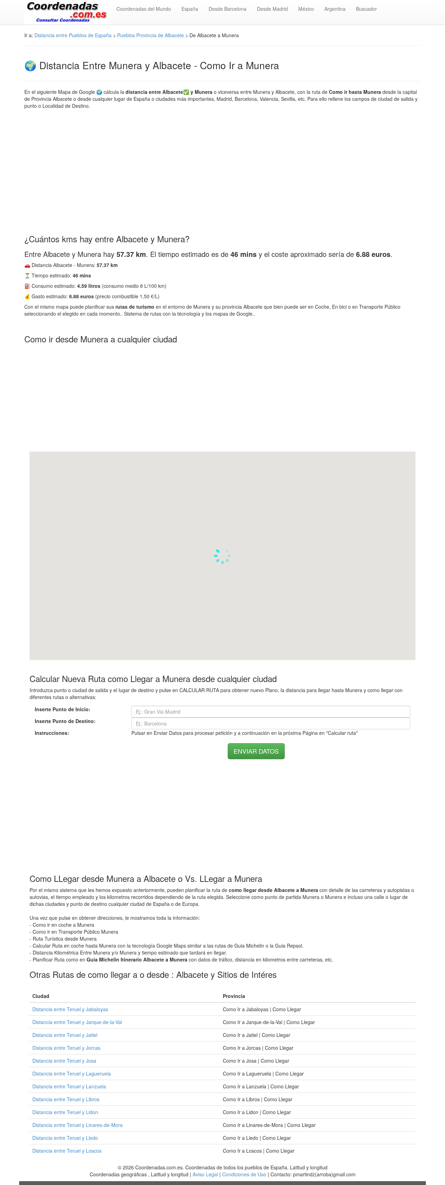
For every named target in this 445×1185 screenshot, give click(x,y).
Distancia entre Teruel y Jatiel (64, 1034)
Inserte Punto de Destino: (65, 720)
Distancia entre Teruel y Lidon (65, 1112)
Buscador (366, 8)
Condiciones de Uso (244, 1174)
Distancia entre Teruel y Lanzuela (69, 1086)
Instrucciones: (52, 732)
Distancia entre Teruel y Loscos (67, 1150)
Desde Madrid (272, 8)
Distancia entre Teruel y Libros (65, 1099)
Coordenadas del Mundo (143, 8)
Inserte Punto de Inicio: (62, 709)
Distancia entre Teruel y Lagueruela (71, 1073)
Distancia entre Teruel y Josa (64, 1060)
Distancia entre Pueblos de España (73, 35)
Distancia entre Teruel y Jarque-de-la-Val (77, 1021)
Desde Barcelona (227, 8)
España (189, 8)
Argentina (335, 8)
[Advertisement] (222, 171)
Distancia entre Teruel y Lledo (65, 1137)
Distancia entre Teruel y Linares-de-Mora (77, 1124)
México (306, 8)
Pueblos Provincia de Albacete (150, 35)
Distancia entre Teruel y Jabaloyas (70, 1009)
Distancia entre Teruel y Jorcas (66, 1047)
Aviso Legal (205, 1174)
